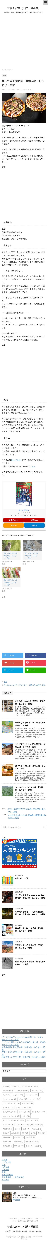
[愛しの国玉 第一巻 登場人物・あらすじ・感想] (11, 545)
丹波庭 (39, 1124)
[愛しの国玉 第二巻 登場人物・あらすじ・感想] (11, 572)
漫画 (5, 682)
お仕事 (15, 1086)
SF (6, 1086)
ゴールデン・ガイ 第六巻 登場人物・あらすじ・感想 (29, 788)
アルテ (6, 1095)
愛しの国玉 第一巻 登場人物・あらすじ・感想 (11, 555)
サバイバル (8, 1108)
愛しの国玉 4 (24, 510)
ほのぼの (8, 1091)
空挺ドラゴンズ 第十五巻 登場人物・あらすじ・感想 (29, 946)
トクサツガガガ (9, 1112)
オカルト (18, 1095)
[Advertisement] (24, 40)
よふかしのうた (22, 1091)
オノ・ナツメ (31, 1095)
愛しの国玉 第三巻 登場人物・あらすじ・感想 (32, 555)
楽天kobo (34, 520)
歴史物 (7, 1141)
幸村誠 (15, 1133)
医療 (26, 1129)
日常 (43, 685)
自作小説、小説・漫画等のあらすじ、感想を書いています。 (24, 1231)
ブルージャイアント (11, 1116)
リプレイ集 (6, 1162)
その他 (4, 1160)
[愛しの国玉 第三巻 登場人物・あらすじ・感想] (32, 545)
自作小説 (7, 1146)
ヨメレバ (27, 513)
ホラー (26, 1116)
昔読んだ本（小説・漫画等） (24, 8)
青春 (29, 1146)
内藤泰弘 (7, 1129)
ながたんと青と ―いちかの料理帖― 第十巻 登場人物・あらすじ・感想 (30, 913)
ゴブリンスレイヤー (11, 1103)
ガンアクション (9, 1099)
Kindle (34, 525)
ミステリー (32, 1120)
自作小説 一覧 (21, 878)
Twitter (17, 1200)
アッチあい (7, 685)
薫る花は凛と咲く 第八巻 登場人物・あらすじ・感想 (29, 929)
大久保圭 (36, 1129)
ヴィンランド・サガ (24, 1124)
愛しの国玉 (37, 685)
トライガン (24, 1112)
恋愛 (30, 685)
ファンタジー (23, 685)
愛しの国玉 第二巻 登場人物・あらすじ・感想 (11, 582)
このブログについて (26, 1219)
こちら (32, 466)
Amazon (14, 525)
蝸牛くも (19, 1146)
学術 (6, 1133)
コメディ (15, 685)
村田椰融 (7, 1137)
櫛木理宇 (30, 1137)
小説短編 (5, 1167)
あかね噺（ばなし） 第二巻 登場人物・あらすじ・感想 (30, 702)
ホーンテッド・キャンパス (13, 1120)
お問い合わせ (13, 1219)
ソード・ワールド (23, 1108)
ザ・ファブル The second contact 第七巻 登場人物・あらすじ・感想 (30, 896)
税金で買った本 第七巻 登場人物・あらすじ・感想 (23, 1057)
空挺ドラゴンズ (32, 1141)
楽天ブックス (13, 520)
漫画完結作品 (7, 1175)
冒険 (17, 1129)
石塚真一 (18, 1141)
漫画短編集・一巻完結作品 (13, 1177)
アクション (37, 1091)
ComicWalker (16, 460)
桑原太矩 (19, 1137)
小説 (3, 1165)
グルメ (23, 1099)
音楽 (38, 1146)
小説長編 (5, 1170)
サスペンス (27, 1103)
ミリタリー (8, 1124)
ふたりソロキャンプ (29, 1086)
